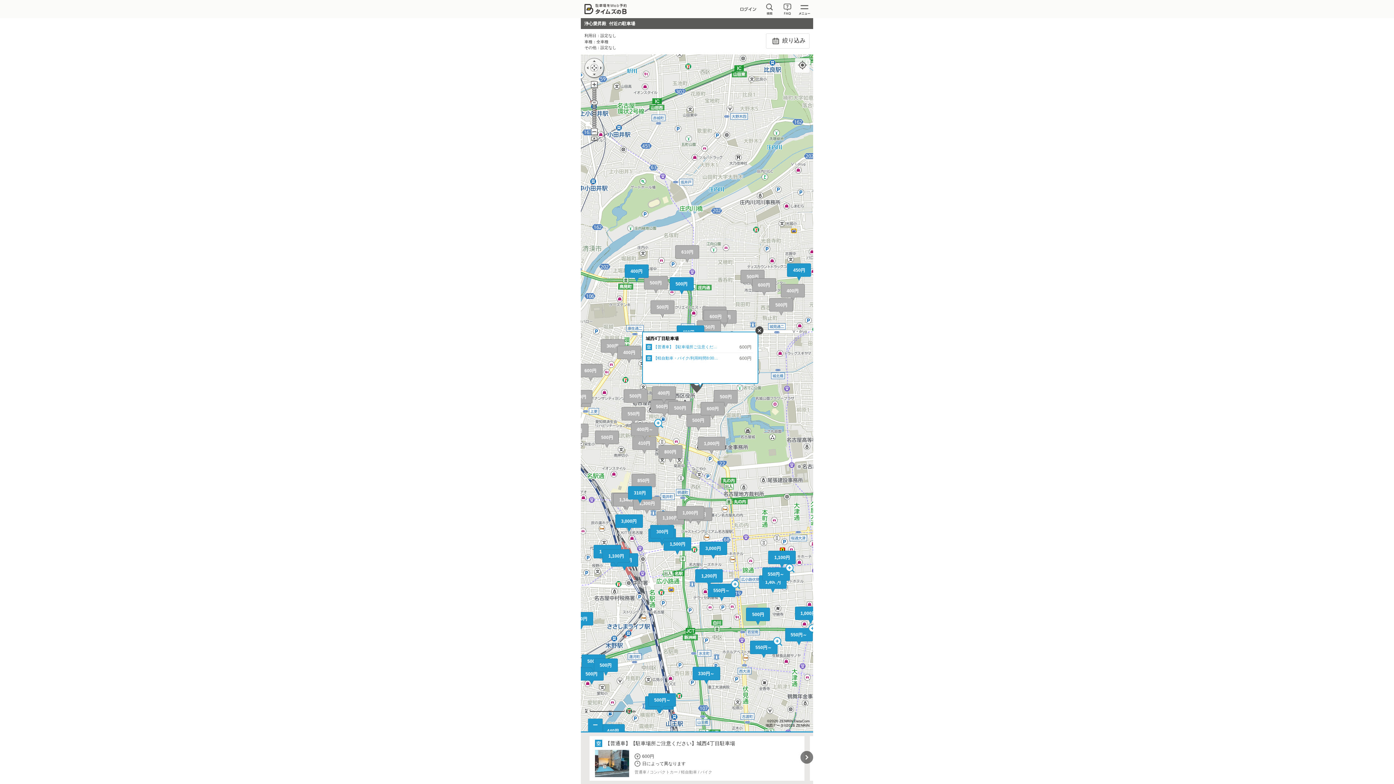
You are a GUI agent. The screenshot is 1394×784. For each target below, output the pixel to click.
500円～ (664, 406)
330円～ (706, 673)
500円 (753, 276)
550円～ (763, 647)
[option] (697, 758)
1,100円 (670, 518)
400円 (793, 291)
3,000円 (713, 548)
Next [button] (806, 757)
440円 (613, 731)
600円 (764, 285)
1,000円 (690, 513)
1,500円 (677, 544)
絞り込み (793, 40)
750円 (709, 327)
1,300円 (647, 503)
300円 (613, 346)
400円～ (645, 429)
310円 (640, 493)
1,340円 (627, 499)
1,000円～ (810, 613)
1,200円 (709, 576)
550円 (634, 413)
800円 (670, 452)
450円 (799, 270)
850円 (643, 480)
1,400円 (773, 582)
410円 (644, 443)
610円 (687, 252)
